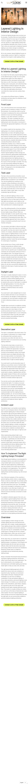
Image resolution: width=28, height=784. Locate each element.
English (21, 782)
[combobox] (23, 782)
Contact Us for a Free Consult (14, 61)
